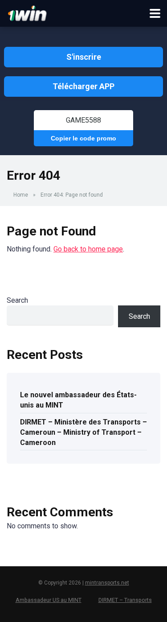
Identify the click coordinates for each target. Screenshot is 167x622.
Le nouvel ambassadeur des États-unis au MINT (78, 400)
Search (17, 300)
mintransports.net (107, 583)
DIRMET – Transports (125, 600)
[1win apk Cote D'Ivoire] (28, 12)
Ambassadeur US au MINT (48, 600)
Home (20, 195)
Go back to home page (88, 249)
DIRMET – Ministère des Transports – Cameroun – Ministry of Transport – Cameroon (83, 432)
